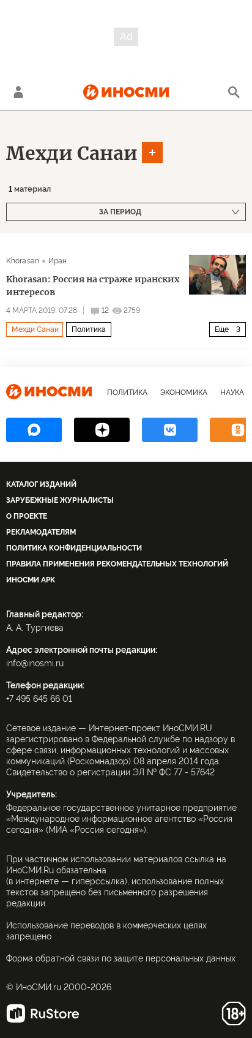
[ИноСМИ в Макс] (34, 430)
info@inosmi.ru (35, 663)
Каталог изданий (41, 484)
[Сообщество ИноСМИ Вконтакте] (170, 430)
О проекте (26, 516)
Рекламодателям (41, 532)
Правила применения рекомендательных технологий (117, 564)
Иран (57, 261)
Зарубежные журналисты (60, 500)
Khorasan (22, 261)
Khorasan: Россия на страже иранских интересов (92, 286)
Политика (89, 329)
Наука (232, 392)
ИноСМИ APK (30, 580)
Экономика (183, 392)
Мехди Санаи (72, 153)
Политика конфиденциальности (74, 548)
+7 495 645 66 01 (39, 699)
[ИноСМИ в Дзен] (102, 430)
